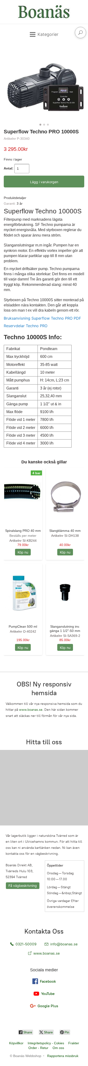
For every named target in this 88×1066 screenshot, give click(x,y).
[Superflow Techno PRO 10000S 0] (44, 85)
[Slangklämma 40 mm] (65, 496)
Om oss (58, 1048)
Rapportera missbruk (62, 1056)
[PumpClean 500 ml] (23, 592)
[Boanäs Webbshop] (44, 11)
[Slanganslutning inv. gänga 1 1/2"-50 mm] (65, 592)
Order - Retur (38, 1048)
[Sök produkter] (80, 32)
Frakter (73, 1043)
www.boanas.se (30, 710)
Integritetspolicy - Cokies (46, 1043)
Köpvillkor (16, 1043)
